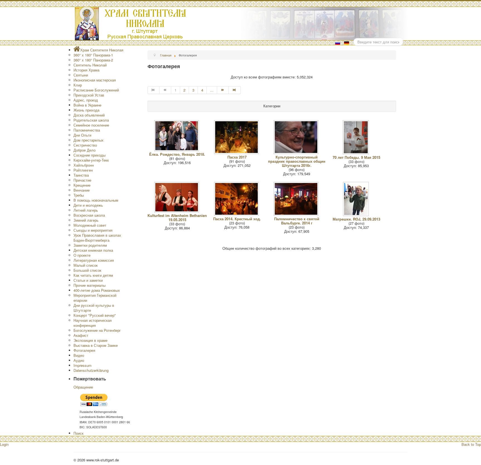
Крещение (81, 185)
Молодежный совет (89, 225)
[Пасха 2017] (237, 152)
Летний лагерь (85, 210)
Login (4, 444)
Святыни (80, 75)
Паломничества (86, 130)
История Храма (86, 70)
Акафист (80, 335)
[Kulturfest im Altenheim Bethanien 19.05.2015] (177, 211)
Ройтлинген (83, 170)
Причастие (82, 180)
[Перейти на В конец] (234, 90)
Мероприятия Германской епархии (94, 298)
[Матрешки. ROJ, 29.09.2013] (356, 214)
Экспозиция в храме (90, 340)
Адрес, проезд (85, 100)
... (211, 90)
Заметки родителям (90, 245)
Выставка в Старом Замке (95, 345)
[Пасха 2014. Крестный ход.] (237, 214)
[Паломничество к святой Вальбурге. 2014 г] (297, 214)
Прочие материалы (89, 285)
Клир (77, 85)
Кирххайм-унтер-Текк (91, 160)
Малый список (85, 265)
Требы (78, 195)
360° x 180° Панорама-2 (93, 60)
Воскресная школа (89, 215)
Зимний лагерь (86, 220)
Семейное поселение (91, 125)
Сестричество (85, 145)
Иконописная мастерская (94, 80)
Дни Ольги (82, 135)
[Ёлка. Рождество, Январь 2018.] (177, 149)
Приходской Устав (88, 95)
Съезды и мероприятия (92, 230)
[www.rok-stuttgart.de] (241, 23)
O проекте (81, 255)
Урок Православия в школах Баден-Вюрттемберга (97, 238)
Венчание (81, 190)
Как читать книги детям (93, 275)
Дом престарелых (88, 140)
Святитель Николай (90, 65)
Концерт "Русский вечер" (94, 315)
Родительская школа (91, 120)
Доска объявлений (89, 115)
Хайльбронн (83, 165)
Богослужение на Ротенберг (97, 330)
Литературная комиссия (93, 260)
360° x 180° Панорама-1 (93, 55)
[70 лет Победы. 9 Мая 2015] (356, 152)
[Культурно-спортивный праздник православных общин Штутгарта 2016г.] (297, 152)
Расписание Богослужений (96, 90)
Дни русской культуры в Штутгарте (93, 308)
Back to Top (471, 444)
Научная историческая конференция (92, 323)
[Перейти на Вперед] (223, 90)
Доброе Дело (84, 150)
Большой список (87, 270)
